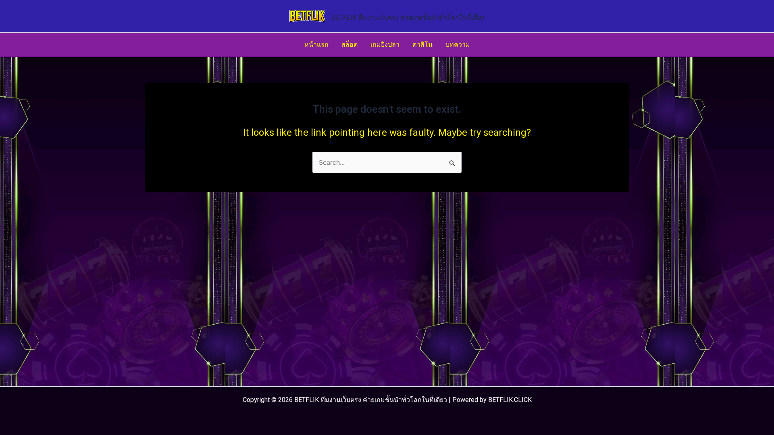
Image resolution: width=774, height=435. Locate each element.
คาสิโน (422, 44)
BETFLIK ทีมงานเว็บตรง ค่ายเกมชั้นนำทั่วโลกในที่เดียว (408, 17)
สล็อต (349, 44)
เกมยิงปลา (384, 44)
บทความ (457, 44)
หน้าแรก (316, 44)
